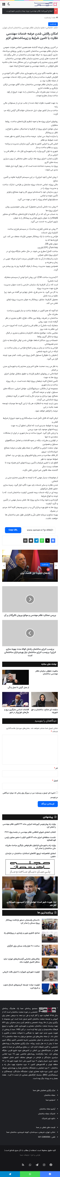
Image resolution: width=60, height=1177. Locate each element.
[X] (47, 540)
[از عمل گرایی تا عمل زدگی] (15, 677)
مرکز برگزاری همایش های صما (44, 1090)
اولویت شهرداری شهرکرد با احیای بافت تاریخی (21, 972)
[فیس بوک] (53, 540)
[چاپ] (25, 540)
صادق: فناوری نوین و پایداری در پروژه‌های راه (22, 933)
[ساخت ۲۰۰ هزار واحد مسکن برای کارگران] (50, 950)
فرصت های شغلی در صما (45, 1127)
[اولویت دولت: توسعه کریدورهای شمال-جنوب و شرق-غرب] (50, 989)
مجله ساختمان (49, 1095)
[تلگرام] (36, 540)
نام (56, 768)
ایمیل (55, 780)
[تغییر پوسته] (8, 5)
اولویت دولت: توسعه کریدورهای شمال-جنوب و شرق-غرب (21, 986)
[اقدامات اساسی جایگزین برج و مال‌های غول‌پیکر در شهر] (15, 699)
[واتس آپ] (42, 540)
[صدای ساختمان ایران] (46, 4)
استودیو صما (50, 1100)
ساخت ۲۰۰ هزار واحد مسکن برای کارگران (23, 946)
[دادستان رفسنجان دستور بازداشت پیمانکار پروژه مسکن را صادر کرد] (50, 924)
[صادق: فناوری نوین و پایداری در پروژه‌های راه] (50, 937)
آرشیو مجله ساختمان (47, 1108)
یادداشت (47, 17)
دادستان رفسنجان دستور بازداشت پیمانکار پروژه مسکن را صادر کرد (23, 922)
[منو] (3, 5)
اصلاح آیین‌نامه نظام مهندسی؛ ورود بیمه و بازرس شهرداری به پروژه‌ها (26, 11)
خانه (54, 17)
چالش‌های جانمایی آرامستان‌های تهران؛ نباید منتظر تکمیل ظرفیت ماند (21, 960)
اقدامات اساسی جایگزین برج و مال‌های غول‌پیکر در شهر (16, 711)
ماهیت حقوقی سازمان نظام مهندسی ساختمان (47, 672)
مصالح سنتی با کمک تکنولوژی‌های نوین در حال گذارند (32, 905)
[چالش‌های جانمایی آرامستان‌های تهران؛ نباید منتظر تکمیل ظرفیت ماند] (50, 963)
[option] (30, 566)
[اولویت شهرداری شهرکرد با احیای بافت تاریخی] (50, 976)
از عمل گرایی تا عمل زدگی (18, 687)
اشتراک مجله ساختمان (46, 1113)
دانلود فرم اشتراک (48, 1118)
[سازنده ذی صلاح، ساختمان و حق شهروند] (44, 699)
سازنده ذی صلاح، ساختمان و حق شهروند (44, 711)
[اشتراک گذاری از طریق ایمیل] (31, 540)
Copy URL (13, 530)
